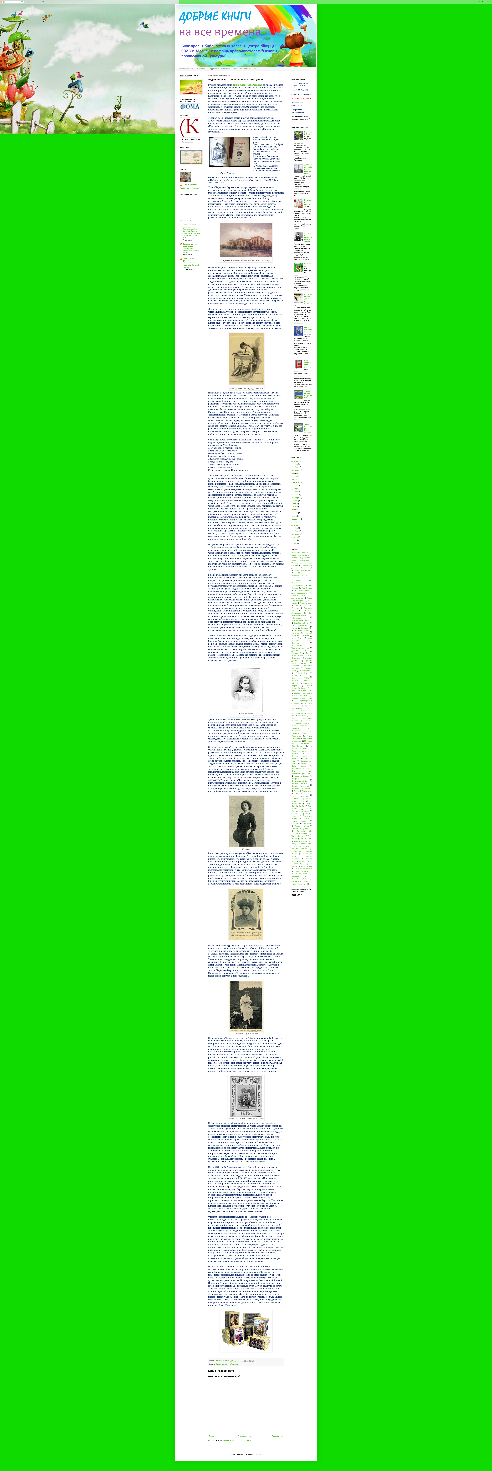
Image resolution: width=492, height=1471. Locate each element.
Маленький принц (299, 733)
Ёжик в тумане (299, 578)
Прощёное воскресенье (301, 789)
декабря (294, 461)
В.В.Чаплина (296, 618)
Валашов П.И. (306, 628)
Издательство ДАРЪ (300, 678)
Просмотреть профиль (189, 188)
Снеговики (295, 824)
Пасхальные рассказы (300, 768)
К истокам (201, 69)
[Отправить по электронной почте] (242, 1361)
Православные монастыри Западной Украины (191, 265)
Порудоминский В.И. (300, 781)
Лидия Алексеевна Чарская (227, 1364)
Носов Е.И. (295, 758)
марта (294, 479)
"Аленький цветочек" (300, 553)
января (294, 485)
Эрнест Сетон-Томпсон (300, 874)
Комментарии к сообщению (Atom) (237, 1440)
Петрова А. (307, 774)
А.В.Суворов (296, 580)
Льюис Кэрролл (299, 726)
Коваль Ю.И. (306, 691)
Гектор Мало (296, 638)
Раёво (296, 791)
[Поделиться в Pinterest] (252, 1361)
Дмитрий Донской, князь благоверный (308, 169)
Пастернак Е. (304, 763)
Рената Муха (307, 791)
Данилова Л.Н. (298, 651)
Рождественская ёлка (300, 796)
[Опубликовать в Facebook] (250, 1361)
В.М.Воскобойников (301, 623)
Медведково (296, 736)
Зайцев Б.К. (302, 673)
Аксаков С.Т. (298, 595)
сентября (295, 470)
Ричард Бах (302, 794)
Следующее (214, 1436)
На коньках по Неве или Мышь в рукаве (301, 748)
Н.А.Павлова (304, 743)
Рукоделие (295, 799)
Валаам (294, 628)
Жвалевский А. (306, 671)
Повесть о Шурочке (301, 776)
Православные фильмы (189, 260)
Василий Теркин (301, 631)
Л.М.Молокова (297, 713)
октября (294, 467)
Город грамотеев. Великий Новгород (301, 640)
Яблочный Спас (308, 133)
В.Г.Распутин (296, 620)
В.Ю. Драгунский (299, 626)
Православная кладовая (189, 226)
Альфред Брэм (306, 603)
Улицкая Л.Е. (306, 839)
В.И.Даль (308, 620)
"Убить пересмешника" (303, 570)
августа (294, 501)
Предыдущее (277, 1436)
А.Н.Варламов (297, 585)
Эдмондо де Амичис (303, 869)
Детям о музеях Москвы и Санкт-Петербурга (301, 655)
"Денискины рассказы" (300, 555)
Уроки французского (302, 841)
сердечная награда (298, 884)
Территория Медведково (219, 69)
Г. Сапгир (305, 636)
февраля (295, 482)
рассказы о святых (299, 881)
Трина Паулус (297, 836)
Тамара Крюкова (302, 826)
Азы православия (299, 593)
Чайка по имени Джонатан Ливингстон (301, 856)
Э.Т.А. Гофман (306, 866)
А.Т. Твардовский (302, 590)
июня (293, 507)
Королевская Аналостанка (301, 698)
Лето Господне (304, 716)
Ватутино (295, 633)
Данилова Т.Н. (297, 653)
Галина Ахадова (190, 185)
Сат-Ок (301, 806)
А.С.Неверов (307, 588)
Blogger (258, 1454)
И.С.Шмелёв (296, 676)
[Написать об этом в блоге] (245, 1361)
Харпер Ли (296, 851)
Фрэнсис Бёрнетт (299, 849)
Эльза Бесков (302, 871)
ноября (294, 464)
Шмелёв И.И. (297, 864)
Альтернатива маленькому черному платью (191, 250)
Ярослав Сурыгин (299, 879)
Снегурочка (307, 824)
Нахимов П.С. (298, 753)
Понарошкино (307, 265)
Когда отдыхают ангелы (308, 329)
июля (293, 504)
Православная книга (299, 784)
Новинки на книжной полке (245, 69)
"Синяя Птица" (306, 568)
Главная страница (185, 69)
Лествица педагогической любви (308, 237)
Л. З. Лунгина (299, 711)
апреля (294, 476)
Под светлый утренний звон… (307, 363)
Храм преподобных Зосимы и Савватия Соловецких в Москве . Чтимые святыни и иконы (191, 233)
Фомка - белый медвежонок (308, 394)
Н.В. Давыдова (297, 746)
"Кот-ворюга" (305, 560)
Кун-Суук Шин (303, 708)
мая (293, 473)
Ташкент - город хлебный (301, 829)
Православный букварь (300, 786)
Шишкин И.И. (304, 861)
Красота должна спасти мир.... (190, 245)
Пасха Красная (298, 766)
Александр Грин (297, 598)
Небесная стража (299, 756)
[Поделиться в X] (247, 1361)
